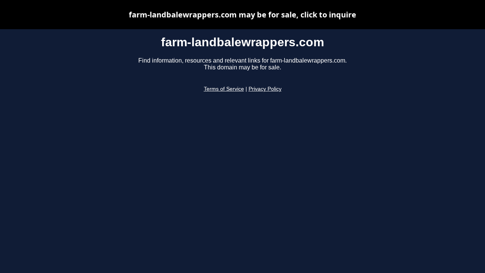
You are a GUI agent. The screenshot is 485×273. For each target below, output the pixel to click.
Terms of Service (224, 89)
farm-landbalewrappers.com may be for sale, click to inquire (242, 14)
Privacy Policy (265, 89)
